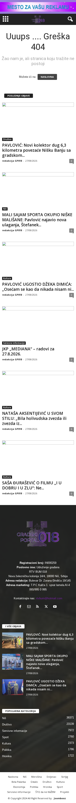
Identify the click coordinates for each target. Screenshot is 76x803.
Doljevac (51, 776)
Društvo (7, 139)
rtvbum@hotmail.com (49, 598)
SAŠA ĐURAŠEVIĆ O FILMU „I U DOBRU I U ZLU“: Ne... (32, 485)
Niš (5, 208)
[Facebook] (21, 607)
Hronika (6, 756)
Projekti (64, 791)
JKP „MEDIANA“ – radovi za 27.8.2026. (28, 351)
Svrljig (64, 776)
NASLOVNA (47, 77)
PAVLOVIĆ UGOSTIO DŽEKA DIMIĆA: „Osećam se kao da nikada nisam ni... (38, 286)
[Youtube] (55, 607)
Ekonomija (19, 786)
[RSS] (38, 607)
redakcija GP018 (12, 160)
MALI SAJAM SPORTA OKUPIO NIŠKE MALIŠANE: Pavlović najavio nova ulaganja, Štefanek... (37, 220)
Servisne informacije (14, 342)
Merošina (36, 776)
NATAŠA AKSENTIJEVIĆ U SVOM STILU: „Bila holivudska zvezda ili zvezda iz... (34, 418)
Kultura (7, 278)
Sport (5, 737)
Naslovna (13, 776)
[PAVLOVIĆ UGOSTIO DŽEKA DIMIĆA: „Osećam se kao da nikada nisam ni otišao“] (38, 261)
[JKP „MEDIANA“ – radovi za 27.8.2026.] (38, 325)
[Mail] (30, 607)
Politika (6, 749)
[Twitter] (47, 607)
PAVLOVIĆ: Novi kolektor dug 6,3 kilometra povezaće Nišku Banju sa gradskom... (36, 150)
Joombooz (60, 798)
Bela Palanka (19, 781)
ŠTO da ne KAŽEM (45, 791)
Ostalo (34, 781)
